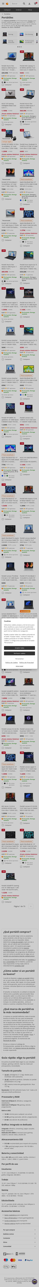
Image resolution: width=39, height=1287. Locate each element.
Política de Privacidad (26, 662)
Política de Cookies (11, 662)
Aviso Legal (19, 666)
